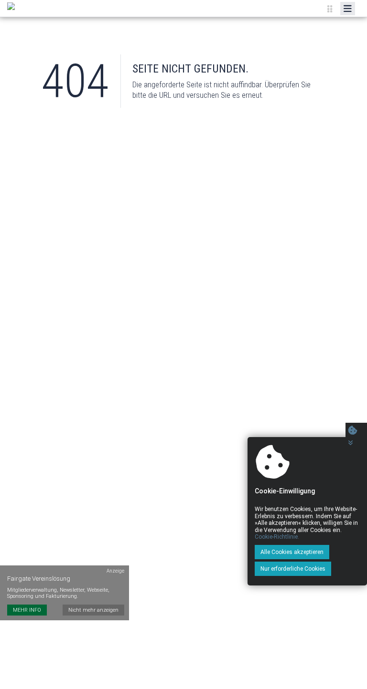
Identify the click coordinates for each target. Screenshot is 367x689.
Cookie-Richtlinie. (277, 536)
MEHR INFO (27, 610)
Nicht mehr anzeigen (93, 610)
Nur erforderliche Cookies (292, 568)
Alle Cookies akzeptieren (292, 552)
